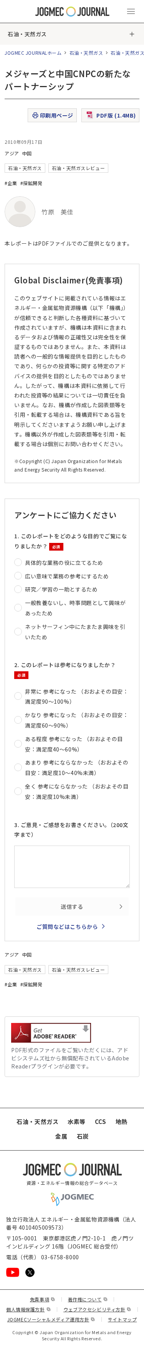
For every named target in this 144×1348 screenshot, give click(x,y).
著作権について (88, 1299)
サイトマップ (122, 1319)
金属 (61, 1136)
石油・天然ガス (27, 34)
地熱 (121, 1121)
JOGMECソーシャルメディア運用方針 (51, 1319)
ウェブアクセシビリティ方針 (97, 1309)
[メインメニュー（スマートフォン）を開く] (130, 11)
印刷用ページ (56, 115)
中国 (27, 153)
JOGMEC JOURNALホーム (33, 52)
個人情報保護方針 (28, 1309)
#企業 (11, 183)
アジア (12, 153)
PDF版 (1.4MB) (116, 115)
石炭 (83, 1136)
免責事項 (42, 1299)
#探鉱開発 (31, 183)
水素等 (77, 1121)
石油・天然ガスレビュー (78, 168)
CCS (100, 1121)
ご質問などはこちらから (67, 926)
